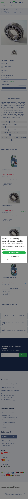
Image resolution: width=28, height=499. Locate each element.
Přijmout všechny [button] (14, 252)
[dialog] (14, 249)
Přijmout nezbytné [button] (14, 256)
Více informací (5, 249)
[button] (14, 260)
